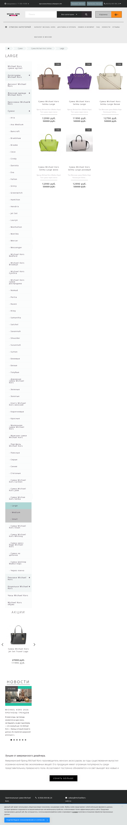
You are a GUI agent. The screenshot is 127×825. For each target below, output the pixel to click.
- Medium (15, 512)
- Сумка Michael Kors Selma (17, 498)
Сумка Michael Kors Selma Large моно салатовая (48, 170)
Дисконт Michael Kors (17, 85)
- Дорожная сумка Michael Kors (16, 381)
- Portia (13, 297)
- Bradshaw (15, 138)
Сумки (11, 111)
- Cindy (13, 158)
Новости (106, 27)
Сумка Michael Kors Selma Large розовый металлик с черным (79, 170)
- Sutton (13, 352)
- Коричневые (16, 411)
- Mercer (13, 240)
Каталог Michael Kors (44, 27)
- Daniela (14, 165)
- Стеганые (15, 473)
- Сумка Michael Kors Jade (17, 489)
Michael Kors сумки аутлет (15, 67)
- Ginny (13, 186)
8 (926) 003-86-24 (45, 798)
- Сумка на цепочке (14, 554)
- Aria (12, 117)
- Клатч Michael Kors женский (17, 404)
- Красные (14, 418)
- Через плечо (16, 570)
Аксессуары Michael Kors (15, 76)
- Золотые (14, 396)
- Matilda (14, 234)
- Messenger (15, 247)
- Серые (13, 459)
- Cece (12, 152)
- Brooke (13, 145)
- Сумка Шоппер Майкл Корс (17, 563)
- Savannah (15, 331)
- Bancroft (14, 131)
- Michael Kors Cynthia (16, 272)
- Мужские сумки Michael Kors (18, 436)
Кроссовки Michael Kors (18, 103)
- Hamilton (14, 199)
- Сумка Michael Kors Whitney (17, 535)
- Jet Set (13, 213)
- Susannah (15, 345)
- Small (14, 519)
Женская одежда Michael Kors (17, 94)
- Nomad (13, 290)
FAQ (98, 27)
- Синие (13, 466)
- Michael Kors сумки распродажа (16, 282)
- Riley (12, 311)
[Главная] (8, 48)
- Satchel (13, 324)
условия (75, 812)
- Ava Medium (16, 124)
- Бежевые (14, 358)
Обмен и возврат (86, 27)
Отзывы (116, 27)
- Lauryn (13, 220)
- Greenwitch (16, 193)
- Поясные (14, 453)
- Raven (13, 304)
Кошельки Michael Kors (18, 587)
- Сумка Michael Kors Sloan (17, 527)
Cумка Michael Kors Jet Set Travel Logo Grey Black (18, 651)
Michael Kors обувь (15, 603)
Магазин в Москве (43, 37)
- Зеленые (14, 389)
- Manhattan (15, 227)
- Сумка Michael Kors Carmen (17, 481)
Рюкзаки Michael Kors (17, 578)
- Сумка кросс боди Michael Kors (16, 545)
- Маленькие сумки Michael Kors (16, 427)
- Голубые (14, 372)
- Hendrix (14, 206)
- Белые (13, 365)
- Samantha (15, 317)
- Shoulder (14, 338)
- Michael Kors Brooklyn (16, 264)
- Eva (11, 172)
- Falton (13, 179)
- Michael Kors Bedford (16, 255)
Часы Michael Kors (18, 595)
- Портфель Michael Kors (16, 445)
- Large (14, 505)
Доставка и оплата (67, 27)
